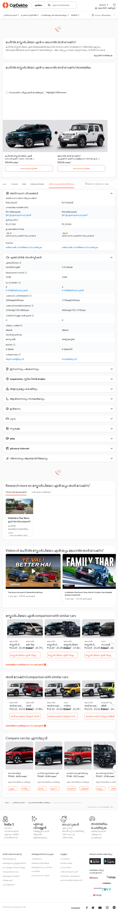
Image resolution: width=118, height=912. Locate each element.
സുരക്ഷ (14, 184)
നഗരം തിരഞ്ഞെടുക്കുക (104, 15)
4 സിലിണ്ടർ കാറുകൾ (16, 290)
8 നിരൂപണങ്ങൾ (29, 236)
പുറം (4, 184)
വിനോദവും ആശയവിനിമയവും (61, 184)
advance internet (37, 184)
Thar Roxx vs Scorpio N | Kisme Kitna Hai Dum (25, 592)
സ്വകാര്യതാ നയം (11, 872)
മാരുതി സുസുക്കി (109, 702)
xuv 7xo (30, 644)
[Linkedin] (114, 908)
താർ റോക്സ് (42, 788)
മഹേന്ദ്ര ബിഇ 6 (14, 773)
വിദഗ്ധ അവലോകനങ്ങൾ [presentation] (16, 492)
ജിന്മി (103, 705)
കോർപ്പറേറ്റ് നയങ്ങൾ (11, 876)
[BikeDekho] (93, 877)
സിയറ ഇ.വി (26, 788)
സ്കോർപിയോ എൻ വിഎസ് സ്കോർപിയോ (63, 655)
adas (24, 184)
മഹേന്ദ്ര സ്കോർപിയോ (105, 773)
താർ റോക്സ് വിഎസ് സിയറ (63, 716)
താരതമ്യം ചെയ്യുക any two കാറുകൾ (24, 664)
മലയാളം (102, 5)
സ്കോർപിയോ (71, 644)
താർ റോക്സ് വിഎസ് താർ (25, 716)
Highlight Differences (56, 92)
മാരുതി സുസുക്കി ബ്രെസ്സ (77, 773)
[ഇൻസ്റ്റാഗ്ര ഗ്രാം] (107, 908)
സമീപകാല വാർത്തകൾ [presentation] (41, 492)
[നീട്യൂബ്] (100, 908)
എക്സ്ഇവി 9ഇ (13, 788)
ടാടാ (103, 641)
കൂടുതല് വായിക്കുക (103, 55)
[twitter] (93, 908)
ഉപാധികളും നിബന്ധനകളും (14, 867)
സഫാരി (105, 644)
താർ (28, 705)
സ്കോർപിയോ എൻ (101, 788)
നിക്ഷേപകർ (7, 880)
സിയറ (67, 705)
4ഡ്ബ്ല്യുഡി (69, 359)
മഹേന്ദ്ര (30, 641)
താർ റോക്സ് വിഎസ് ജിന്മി (100, 716)
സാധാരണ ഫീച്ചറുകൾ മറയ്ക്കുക (26, 92)
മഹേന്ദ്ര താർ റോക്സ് (68, 156)
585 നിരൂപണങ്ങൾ (86, 236)
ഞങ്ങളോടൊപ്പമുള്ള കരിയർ (14, 863)
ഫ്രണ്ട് (84, 788)
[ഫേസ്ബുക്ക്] (86, 908)
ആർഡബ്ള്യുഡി (15, 359)
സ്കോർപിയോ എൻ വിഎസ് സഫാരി (100, 655)
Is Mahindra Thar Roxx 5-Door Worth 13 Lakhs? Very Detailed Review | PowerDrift (88, 593)
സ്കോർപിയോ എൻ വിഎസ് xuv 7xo (25, 655)
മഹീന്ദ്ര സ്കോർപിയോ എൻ (18, 156)
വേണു (71, 788)
